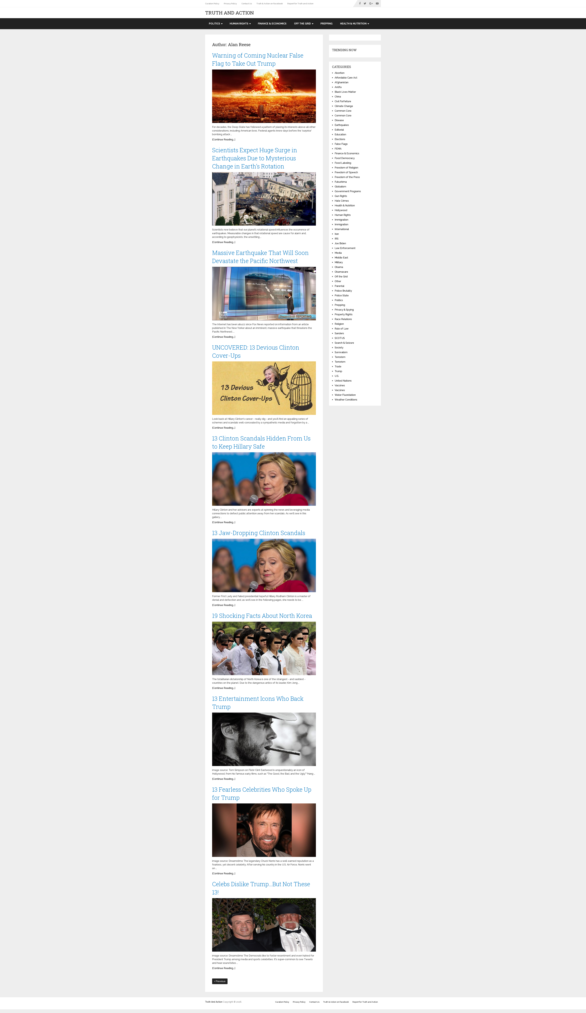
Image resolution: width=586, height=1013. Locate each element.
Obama (339, 267)
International (342, 229)
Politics (214, 23)
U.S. (337, 376)
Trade (338, 366)
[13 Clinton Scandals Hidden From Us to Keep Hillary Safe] (264, 479)
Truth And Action (229, 12)
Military (339, 262)
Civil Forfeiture (343, 101)
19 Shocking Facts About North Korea (262, 615)
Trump (338, 371)
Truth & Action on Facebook (269, 3)
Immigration (341, 219)
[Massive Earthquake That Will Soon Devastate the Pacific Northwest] (264, 293)
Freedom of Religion (346, 167)
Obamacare (341, 271)
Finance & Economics (272, 23)
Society (339, 347)
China (338, 96)
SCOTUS (340, 338)
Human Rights (239, 23)
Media (338, 252)
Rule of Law (342, 328)
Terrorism (340, 357)
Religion (339, 323)
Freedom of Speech (346, 172)
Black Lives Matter (345, 91)
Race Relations (343, 319)
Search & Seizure (344, 342)
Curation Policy (212, 3)
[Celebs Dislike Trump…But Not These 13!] (264, 925)
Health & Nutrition (353, 23)
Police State (342, 295)
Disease (339, 120)
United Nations (343, 380)
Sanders (339, 333)
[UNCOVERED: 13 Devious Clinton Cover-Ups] (264, 388)
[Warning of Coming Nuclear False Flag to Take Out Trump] (264, 96)
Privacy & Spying (344, 309)
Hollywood (341, 210)
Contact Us (246, 3)
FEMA (338, 148)
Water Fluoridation (345, 394)
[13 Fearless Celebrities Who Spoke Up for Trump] (264, 830)
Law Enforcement (345, 248)
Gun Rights (341, 196)
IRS (336, 238)
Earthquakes (342, 125)
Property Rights (344, 314)
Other (338, 281)
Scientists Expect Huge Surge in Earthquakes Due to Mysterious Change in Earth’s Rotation (254, 158)
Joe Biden (340, 243)
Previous (220, 981)
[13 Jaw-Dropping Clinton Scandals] (264, 565)
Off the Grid (302, 23)
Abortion (339, 72)
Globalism (340, 186)
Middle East (341, 257)
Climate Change (344, 106)
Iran (337, 233)
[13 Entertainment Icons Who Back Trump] (264, 739)
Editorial (339, 129)
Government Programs (348, 191)
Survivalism (341, 352)
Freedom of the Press (347, 177)
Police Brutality (343, 290)
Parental (339, 286)
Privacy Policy (230, 3)
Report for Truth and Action (300, 3)
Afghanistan (341, 82)
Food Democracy (345, 158)
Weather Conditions (346, 399)
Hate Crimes (342, 200)
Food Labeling (343, 162)
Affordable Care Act (346, 77)
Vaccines (340, 385)
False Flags (341, 144)
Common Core (343, 110)
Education (340, 134)
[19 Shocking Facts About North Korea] (264, 648)
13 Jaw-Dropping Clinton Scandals (258, 533)
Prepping (326, 23)
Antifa (338, 87)
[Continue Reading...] (223, 139)
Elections (340, 139)
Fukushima (341, 181)
